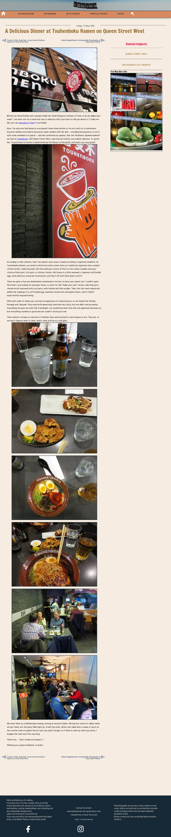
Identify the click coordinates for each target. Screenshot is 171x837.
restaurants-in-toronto (136, 64)
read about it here (26, 123)
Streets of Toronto (99, 14)
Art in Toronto (73, 14)
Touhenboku (22, 139)
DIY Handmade (50, 14)
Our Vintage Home (26, 14)
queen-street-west (136, 53)
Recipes (121, 14)
